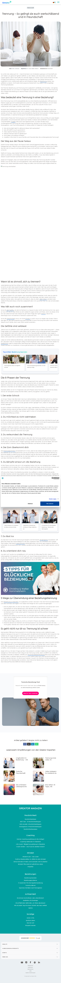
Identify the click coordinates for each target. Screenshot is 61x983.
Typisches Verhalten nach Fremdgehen (30, 888)
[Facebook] (25, 744)
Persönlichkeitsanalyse (30, 829)
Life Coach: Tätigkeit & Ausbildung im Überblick (30, 844)
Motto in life (30, 918)
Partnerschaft (30, 7)
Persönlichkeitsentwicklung (36, 654)
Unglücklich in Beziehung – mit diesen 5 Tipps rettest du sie (29, 527)
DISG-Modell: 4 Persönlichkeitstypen (30, 824)
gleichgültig (10, 310)
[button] (30, 938)
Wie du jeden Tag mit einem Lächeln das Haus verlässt (30, 905)
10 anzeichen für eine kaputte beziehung (30, 883)
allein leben (43, 299)
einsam (27, 318)
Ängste (13, 121)
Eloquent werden (30, 925)
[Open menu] (58, 2)
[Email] (29, 744)
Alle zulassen (49, 503)
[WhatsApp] (36, 744)
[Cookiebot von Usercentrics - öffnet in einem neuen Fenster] (52, 478)
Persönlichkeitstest (30, 819)
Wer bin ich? (30, 923)
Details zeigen (52, 499)
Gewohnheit (11, 318)
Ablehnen (30, 503)
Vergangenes (44, 540)
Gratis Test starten (30, 693)
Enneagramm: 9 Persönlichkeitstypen (30, 826)
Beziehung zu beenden (11, 602)
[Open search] (55, 2)
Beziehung (43, 81)
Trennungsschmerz (9, 451)
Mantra (30, 908)
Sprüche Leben (30, 920)
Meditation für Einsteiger (30, 900)
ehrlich (43, 314)
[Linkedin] (33, 744)
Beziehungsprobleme (30, 880)
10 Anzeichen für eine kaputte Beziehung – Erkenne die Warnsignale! (49, 527)
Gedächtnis (4, 343)
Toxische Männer (30, 885)
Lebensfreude (20, 543)
